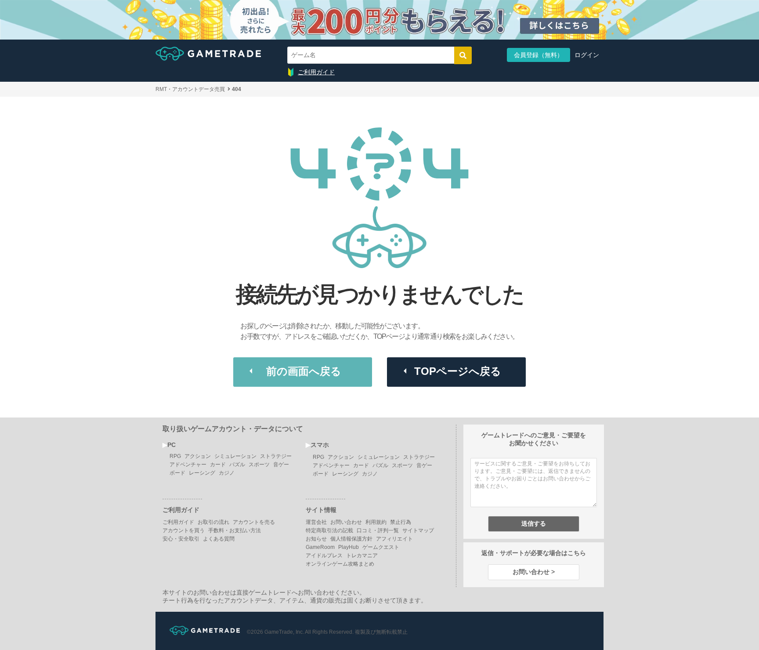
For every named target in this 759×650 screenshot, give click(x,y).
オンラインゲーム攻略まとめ (340, 564)
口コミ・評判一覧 (378, 530)
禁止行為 (400, 522)
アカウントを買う (184, 530)
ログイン (587, 54)
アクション (197, 456)
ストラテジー (276, 456)
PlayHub (348, 547)
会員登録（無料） (538, 54)
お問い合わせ (346, 522)
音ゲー (281, 464)
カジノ (227, 473)
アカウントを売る (254, 522)
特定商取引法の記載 (329, 530)
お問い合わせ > (534, 571)
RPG (175, 456)
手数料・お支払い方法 (234, 530)
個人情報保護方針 (351, 539)
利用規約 (376, 522)
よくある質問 (219, 539)
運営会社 (316, 522)
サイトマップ (418, 530)
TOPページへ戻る (457, 371)
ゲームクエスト (380, 547)
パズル (237, 464)
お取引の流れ (213, 522)
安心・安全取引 (181, 539)
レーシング (202, 473)
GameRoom (320, 547)
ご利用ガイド (316, 72)
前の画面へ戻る (303, 371)
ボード (177, 473)
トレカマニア (362, 555)
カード (218, 464)
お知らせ (316, 539)
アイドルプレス (324, 555)
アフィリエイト (394, 539)
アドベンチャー (188, 464)
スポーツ (259, 464)
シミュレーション (235, 456)
